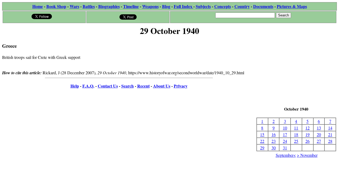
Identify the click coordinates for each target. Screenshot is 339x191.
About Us (161, 86)
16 (273, 134)
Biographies (109, 6)
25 (296, 141)
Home (37, 6)
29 (262, 147)
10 (285, 128)
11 (296, 128)
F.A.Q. (88, 86)
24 (285, 141)
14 (330, 128)
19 (307, 134)
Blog (166, 6)
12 (307, 128)
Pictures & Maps (292, 6)
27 (319, 141)
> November (307, 155)
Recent (143, 86)
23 (273, 141)
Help (74, 86)
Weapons (150, 6)
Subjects (203, 6)
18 (296, 134)
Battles (89, 6)
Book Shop (56, 6)
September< (286, 155)
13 (319, 128)
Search (127, 86)
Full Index (183, 6)
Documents (263, 6)
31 (285, 147)
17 (285, 134)
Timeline (131, 6)
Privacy (181, 86)
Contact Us (108, 86)
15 (262, 134)
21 (330, 134)
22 (262, 141)
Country (242, 6)
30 (273, 147)
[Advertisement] (296, 71)
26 (307, 141)
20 (319, 134)
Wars (74, 6)
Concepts (222, 6)
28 (330, 141)
